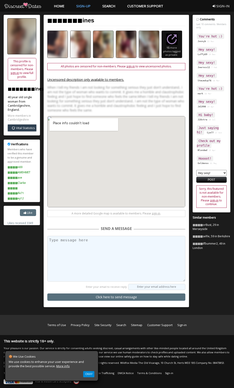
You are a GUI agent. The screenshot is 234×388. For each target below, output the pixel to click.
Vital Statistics (25, 128)
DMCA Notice (126, 373)
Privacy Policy (80, 325)
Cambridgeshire (19, 105)
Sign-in (182, 325)
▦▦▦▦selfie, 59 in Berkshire (211, 236)
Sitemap (136, 325)
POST (211, 179)
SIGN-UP (83, 6)
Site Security (103, 325)
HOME (59, 6)
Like (29, 213)
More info (63, 366)
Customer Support (160, 325)
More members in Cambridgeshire (19, 117)
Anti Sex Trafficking (102, 373)
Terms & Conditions (149, 373)
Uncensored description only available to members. (85, 79)
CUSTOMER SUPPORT (145, 6)
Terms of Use (57, 325)
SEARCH (108, 6)
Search (121, 325)
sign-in (15, 73)
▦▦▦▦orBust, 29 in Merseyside (206, 227)
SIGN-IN (222, 6)
